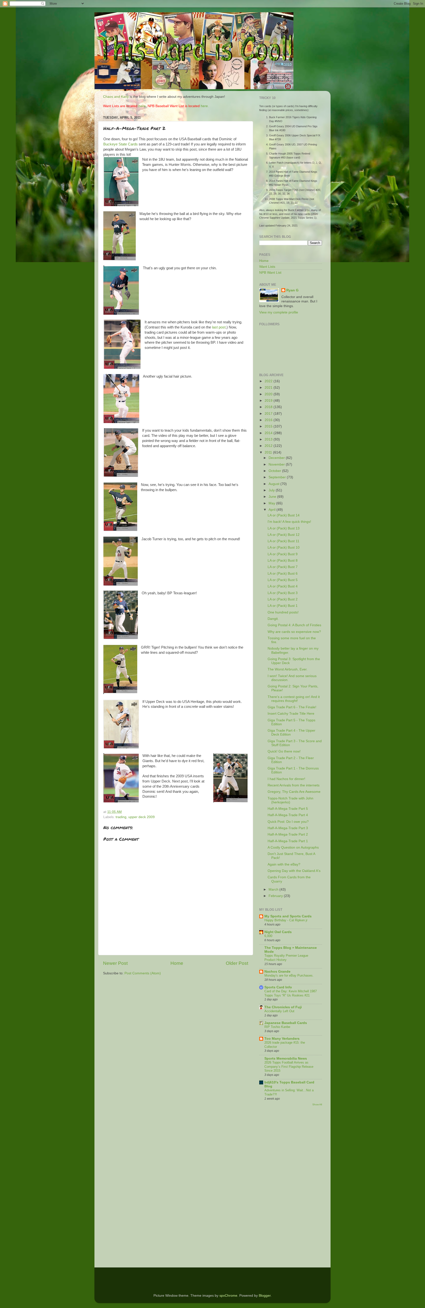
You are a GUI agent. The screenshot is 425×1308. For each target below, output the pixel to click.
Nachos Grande (277, 971)
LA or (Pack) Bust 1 (283, 606)
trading (121, 817)
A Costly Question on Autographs (293, 847)
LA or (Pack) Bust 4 (283, 586)
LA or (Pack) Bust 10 (284, 547)
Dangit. (273, 619)
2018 (269, 407)
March (274, 889)
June (273, 496)
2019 (269, 400)
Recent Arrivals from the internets (293, 785)
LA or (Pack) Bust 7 (283, 567)
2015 (269, 426)
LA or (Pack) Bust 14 (284, 515)
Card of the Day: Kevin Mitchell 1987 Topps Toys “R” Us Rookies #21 (290, 993)
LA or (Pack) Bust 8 (283, 560)
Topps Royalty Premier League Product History (286, 958)
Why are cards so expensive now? (294, 632)
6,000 (268, 936)
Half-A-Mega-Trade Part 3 (288, 828)
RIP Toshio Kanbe (277, 1027)
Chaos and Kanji (116, 97)
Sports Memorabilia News (285, 1058)
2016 (269, 420)
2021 (269, 387)
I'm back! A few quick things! (289, 522)
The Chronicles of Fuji (283, 1007)
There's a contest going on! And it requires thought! (294, 699)
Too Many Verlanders (282, 1038)
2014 (269, 433)
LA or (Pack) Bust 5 (283, 580)
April (272, 510)
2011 (269, 452)
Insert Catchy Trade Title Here (291, 713)
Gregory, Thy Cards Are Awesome (294, 792)
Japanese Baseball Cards (285, 1023)
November (277, 464)
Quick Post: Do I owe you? (288, 822)
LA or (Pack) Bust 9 (283, 554)
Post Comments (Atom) (142, 973)
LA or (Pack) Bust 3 (283, 593)
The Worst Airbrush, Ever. (287, 669)
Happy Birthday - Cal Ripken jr (285, 920)
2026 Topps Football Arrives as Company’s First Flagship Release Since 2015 (288, 1066)
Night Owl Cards (278, 932)
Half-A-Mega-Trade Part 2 (288, 834)
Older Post (237, 963)
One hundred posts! (283, 612)
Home (176, 963)
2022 (269, 381)
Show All (317, 1104)
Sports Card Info (278, 987)
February (276, 896)
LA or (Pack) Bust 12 (284, 535)
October (275, 471)
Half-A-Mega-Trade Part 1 (288, 841)
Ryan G (292, 290)
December (277, 458)
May (272, 503)
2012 (269, 446)
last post (219, 327)
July (272, 490)
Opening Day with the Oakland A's (294, 871)
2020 (269, 394)
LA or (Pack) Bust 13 (284, 528)
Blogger (265, 1295)
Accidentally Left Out (279, 1011)
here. (142, 106)
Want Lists (267, 267)
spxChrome (228, 1295)
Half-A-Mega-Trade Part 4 (288, 815)
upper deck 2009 (141, 817)
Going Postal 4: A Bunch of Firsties (294, 625)
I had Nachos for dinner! (286, 779)
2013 (269, 439)
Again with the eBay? (284, 864)
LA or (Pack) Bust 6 (283, 573)
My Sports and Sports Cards (288, 916)
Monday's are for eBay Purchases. (289, 975)
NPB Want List (270, 272)
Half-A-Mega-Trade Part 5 (288, 808)
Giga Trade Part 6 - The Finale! (292, 707)
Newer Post (115, 963)
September (278, 477)
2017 (269, 413)
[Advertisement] (274, 1187)
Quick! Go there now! (284, 751)
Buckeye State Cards (120, 144)
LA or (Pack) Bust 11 (283, 541)
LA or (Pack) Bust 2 (283, 599)
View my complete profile (278, 312)
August (274, 484)
